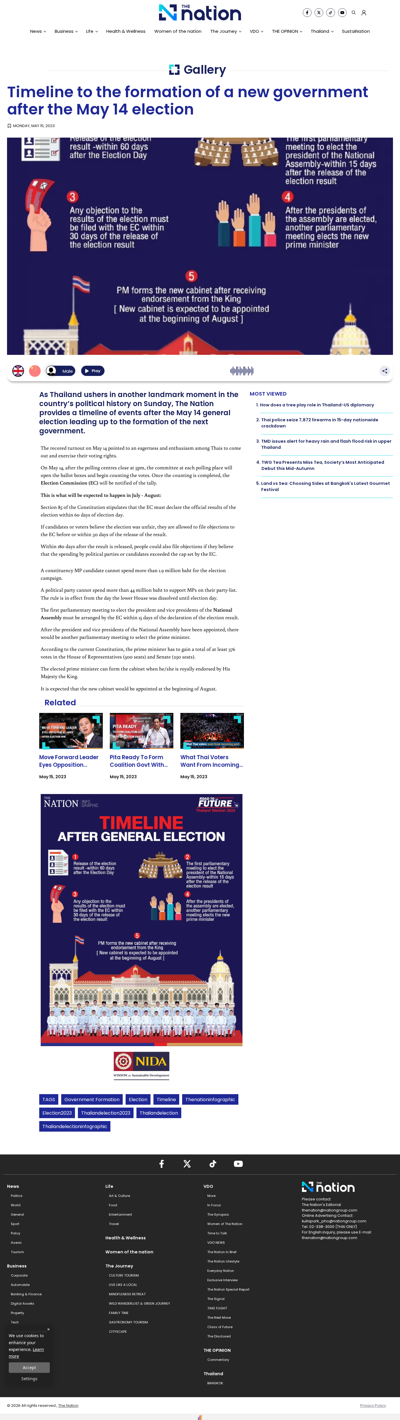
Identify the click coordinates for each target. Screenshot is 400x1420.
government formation (91, 1099)
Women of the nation (177, 31)
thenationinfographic (210, 1099)
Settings (29, 1378)
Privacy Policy (373, 1405)
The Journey (223, 31)
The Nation (68, 1405)
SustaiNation (356, 31)
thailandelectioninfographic (74, 1126)
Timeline (166, 1099)
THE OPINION (285, 31)
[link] (71, 751)
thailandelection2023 (105, 1113)
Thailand (320, 31)
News (36, 31)
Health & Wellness (126, 31)
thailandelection (159, 1113)
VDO (254, 31)
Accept (29, 1367)
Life (89, 31)
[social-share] (307, 12)
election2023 (57, 1113)
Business (64, 31)
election (138, 1099)
